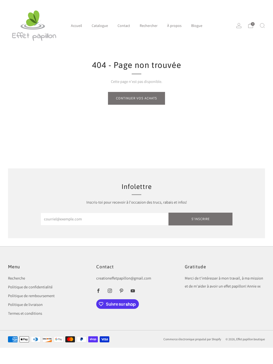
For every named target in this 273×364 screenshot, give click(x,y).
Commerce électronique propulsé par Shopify (192, 339)
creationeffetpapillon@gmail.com (123, 278)
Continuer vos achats (136, 98)
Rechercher (149, 25)
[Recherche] (262, 25)
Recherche (16, 278)
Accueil (76, 25)
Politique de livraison (25, 304)
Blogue (196, 25)
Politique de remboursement (31, 295)
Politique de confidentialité (30, 286)
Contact (124, 25)
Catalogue (100, 25)
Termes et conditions (25, 313)
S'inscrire (200, 219)
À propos (174, 25)
